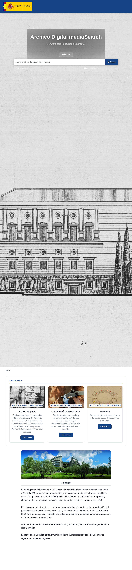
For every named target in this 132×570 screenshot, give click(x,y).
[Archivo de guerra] (27, 414)
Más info (66, 54)
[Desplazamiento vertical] (66, 221)
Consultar (27, 438)
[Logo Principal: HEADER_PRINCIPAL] (17, 6)
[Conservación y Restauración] (66, 414)
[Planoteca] (104, 414)
